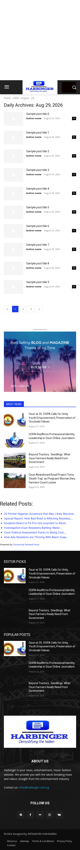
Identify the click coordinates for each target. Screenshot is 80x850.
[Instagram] (49, 814)
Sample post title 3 (37, 170)
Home (7, 98)
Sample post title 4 (37, 188)
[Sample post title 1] (13, 137)
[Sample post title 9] (13, 287)
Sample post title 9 (37, 282)
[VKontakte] (59, 814)
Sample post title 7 (37, 244)
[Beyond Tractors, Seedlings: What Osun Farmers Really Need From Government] (15, 460)
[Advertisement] (40, 40)
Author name (33, 118)
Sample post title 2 (37, 151)
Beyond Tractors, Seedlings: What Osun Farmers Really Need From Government (49, 458)
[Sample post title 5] (13, 212)
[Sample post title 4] (13, 193)
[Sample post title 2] (13, 156)
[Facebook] (30, 814)
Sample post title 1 (37, 132)
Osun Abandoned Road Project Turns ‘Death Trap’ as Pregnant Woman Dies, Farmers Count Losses (52, 478)
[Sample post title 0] (13, 119)
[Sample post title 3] (13, 175)
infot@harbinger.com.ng (34, 787)
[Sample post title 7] (13, 249)
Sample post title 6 (37, 226)
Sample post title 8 (37, 263)
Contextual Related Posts (26, 544)
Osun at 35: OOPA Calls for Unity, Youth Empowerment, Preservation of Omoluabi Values (52, 417)
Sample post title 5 (37, 207)
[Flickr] (40, 814)
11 (74, 118)
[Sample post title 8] (13, 268)
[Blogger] (21, 814)
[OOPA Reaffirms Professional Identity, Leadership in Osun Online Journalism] (15, 440)
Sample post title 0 (37, 113)
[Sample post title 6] (13, 231)
